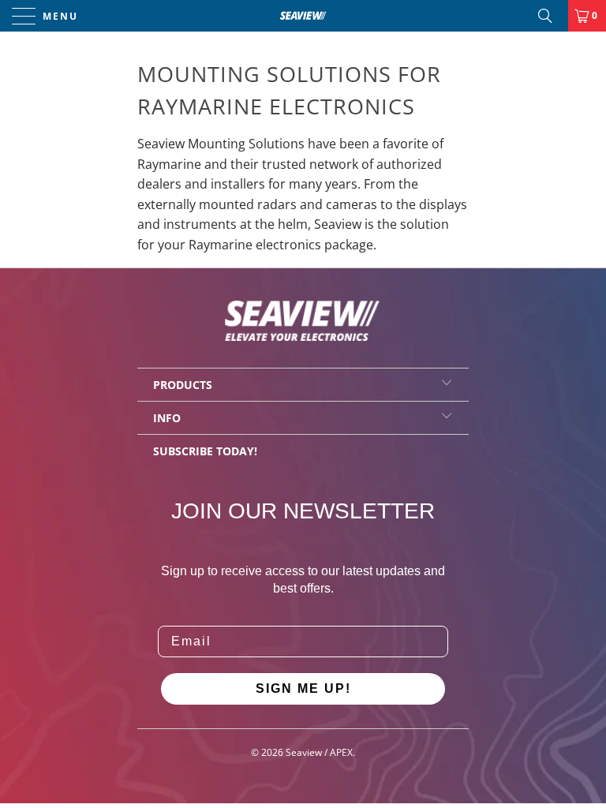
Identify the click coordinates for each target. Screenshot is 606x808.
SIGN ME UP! (303, 688)
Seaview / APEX (319, 752)
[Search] (551, 16)
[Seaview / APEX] (303, 16)
